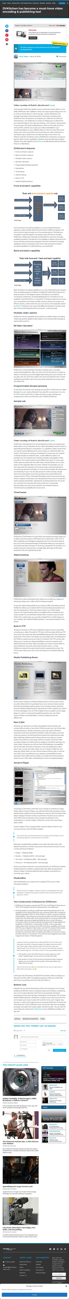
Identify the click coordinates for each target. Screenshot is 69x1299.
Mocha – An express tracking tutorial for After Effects (56, 1135)
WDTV (39, 141)
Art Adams (13, 1189)
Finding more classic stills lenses (55, 1101)
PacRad (38, 1264)
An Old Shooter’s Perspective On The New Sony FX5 (56, 1128)
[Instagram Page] (58, 1249)
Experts (48, 3)
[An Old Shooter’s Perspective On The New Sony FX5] (45, 1126)
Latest (4, 3)
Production (16, 3)
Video (42, 1019)
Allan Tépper (24, 56)
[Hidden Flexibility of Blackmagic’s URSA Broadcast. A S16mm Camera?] (21, 1081)
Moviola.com (40, 1270)
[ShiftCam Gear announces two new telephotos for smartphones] (45, 1139)
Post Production (26, 3)
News (9, 3)
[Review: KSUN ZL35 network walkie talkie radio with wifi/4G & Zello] (45, 1093)
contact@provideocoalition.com (9, 1268)
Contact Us (23, 1275)
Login (64, 1030)
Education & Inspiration (30, 1019)
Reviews (42, 3)
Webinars (22, 1273)
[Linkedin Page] (61, 1249)
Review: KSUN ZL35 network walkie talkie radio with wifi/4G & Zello (56, 1095)
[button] (66, 1286)
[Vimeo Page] (65, 1249)
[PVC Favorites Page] (64, 1068)
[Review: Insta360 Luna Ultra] (45, 1087)
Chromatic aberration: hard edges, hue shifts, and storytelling (19, 1229)
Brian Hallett (14, 1103)
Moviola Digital (40, 1273)
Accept (34, 1295)
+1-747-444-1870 (10, 1262)
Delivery (17, 1019)
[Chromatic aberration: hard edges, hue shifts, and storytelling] (21, 1211)
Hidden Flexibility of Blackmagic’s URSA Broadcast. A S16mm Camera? (19, 1100)
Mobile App (23, 1264)
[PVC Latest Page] (64, 1107)
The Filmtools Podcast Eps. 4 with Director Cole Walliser (21, 1143)
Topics (21, 1267)
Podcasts (36, 3)
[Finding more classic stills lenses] (45, 1100)
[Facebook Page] (50, 1249)
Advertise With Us (25, 1262)
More (53, 3)
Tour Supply (39, 1267)
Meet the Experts (24, 1270)
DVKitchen (38, 1009)
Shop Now (33, 38)
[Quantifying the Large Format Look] (21, 1170)
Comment (62, 56)
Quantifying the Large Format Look (18, 1187)
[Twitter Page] (54, 1249)
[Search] (67, 3)
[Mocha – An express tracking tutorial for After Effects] (45, 1133)
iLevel (52, 105)
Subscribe (62, 3)
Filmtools (13, 1146)
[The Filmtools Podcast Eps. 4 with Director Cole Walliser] (21, 1125)
